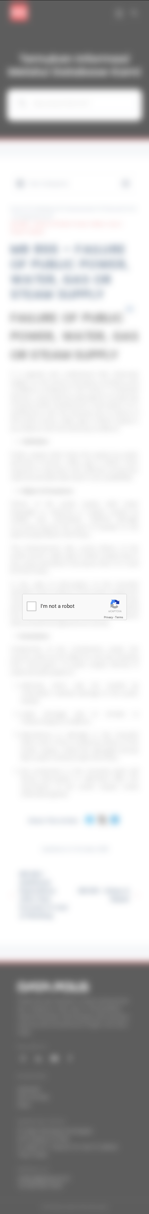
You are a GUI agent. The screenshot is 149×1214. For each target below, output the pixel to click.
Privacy (108, 617)
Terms (119, 617)
